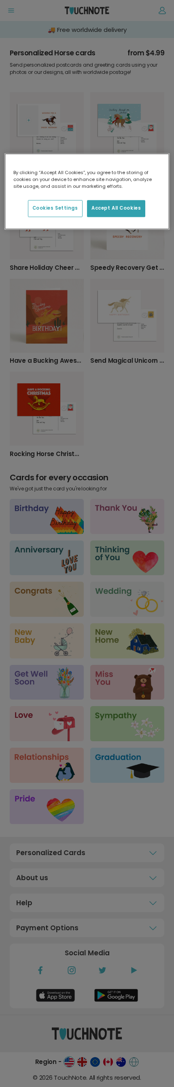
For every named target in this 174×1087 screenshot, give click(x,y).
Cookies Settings (55, 208)
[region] (87, 191)
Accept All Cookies (116, 208)
